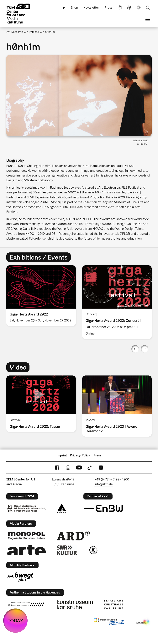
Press (109, 7)
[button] (79, 95)
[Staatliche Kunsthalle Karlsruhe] (113, 604)
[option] (41, 295)
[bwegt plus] (20, 577)
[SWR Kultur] (67, 550)
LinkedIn (101, 467)
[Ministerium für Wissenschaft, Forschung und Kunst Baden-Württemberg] (26, 508)
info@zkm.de (103, 484)
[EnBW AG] (103, 508)
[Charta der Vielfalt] (109, 622)
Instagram (68, 467)
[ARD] (73, 535)
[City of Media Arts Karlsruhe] (143, 622)
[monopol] (26, 535)
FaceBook (57, 467)
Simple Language (120, 7)
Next (144, 349)
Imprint (62, 455)
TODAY (15, 620)
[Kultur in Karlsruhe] (93, 550)
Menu (148, 19)
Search (148, 7)
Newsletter (91, 7)
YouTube (79, 467)
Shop (74, 7)
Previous (135, 349)
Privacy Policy (80, 455)
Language (138, 7)
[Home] (21, 13)
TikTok (90, 467)
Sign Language (129, 7)
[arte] (26, 550)
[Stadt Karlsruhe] (61, 508)
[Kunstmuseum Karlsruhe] (75, 604)
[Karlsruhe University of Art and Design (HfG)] (26, 604)
